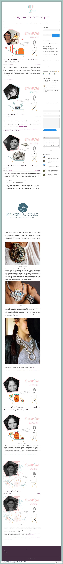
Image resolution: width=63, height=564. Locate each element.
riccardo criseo (17, 130)
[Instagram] (5, 552)
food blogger (33, 78)
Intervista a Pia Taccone (12, 491)
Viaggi (13, 454)
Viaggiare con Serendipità (31, 17)
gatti (4, 538)
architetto (17, 78)
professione (35, 538)
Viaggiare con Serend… (48, 82)
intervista (38, 78)
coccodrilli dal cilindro (31, 537)
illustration (8, 538)
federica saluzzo (27, 78)
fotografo (21, 129)
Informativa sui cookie (19, 562)
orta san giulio (11, 130)
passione (26, 538)
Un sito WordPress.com (31, 558)
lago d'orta (5, 130)
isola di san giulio (35, 129)
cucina (22, 78)
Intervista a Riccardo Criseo (13, 114)
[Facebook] (4, 552)
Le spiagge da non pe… (48, 80)
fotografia (17, 129)
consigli (34, 454)
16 (58, 142)
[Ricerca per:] (51, 30)
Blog (20, 78)
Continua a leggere (7, 75)
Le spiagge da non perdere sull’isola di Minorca (51, 43)
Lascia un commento (37, 64)
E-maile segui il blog (56, 35)
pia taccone (31, 538)
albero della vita (18, 537)
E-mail (47, 113)
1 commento (38, 493)
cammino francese (21, 454)
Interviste (9, 78)
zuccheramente (10, 79)
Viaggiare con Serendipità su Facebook (51, 60)
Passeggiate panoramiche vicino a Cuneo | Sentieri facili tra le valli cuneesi (53, 166)
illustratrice (13, 538)
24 (44, 145)
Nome (46, 109)
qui (33, 367)
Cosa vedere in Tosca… (48, 87)
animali (23, 537)
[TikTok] (6, 552)
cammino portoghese (29, 454)
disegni (38, 537)
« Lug (51, 150)
